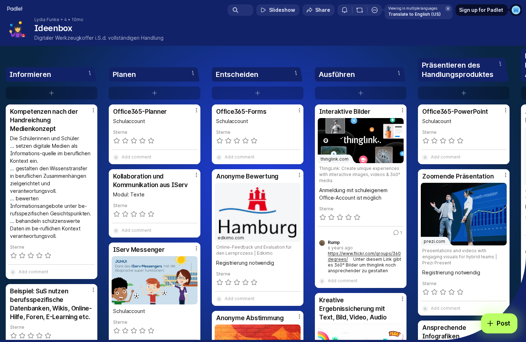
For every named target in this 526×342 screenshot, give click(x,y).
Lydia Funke (46, 19)
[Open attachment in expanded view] (155, 280)
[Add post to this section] (51, 93)
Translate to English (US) (414, 14)
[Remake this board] (359, 10)
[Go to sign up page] (516, 10)
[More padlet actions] (374, 10)
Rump (334, 242)
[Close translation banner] (448, 8)
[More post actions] (93, 110)
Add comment (33, 271)
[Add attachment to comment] (13, 272)
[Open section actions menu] (90, 73)
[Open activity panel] (344, 10)
